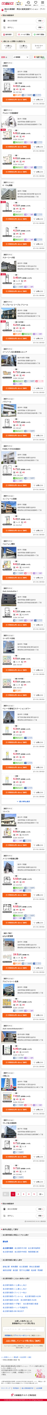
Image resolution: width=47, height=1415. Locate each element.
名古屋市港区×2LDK (11, 1300)
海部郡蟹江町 (33, 1252)
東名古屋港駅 (34, 1267)
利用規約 (16, 1388)
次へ (41, 1194)
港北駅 (15, 1270)
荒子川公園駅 (24, 1270)
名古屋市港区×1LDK (33, 1296)
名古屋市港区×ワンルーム (13, 1296)
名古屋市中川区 (21, 1248)
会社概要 (39, 1388)
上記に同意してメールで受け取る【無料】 (23, 1341)
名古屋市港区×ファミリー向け (15, 1293)
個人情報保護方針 (28, 1388)
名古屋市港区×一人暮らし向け (15, 1285)
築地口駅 (6, 1267)
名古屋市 (23, 1357)
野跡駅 (40, 1270)
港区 (29, 1357)
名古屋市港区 (8, 1248)
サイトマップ (5, 1388)
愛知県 (5, 1242)
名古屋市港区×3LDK (28, 1300)
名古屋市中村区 (21, 1252)
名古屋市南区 (8, 1252)
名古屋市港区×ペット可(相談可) (15, 1308)
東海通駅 (14, 1267)
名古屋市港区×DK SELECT (13, 1311)
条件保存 (9, 34)
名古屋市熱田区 (34, 1248)
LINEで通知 (40, 34)
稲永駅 (33, 1270)
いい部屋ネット (6, 1357)
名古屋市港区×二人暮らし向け (15, 1289)
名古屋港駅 (23, 1267)
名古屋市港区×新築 (30, 1304)
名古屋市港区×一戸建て (12, 1304)
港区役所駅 (7, 1270)
